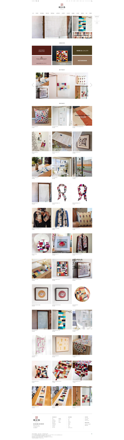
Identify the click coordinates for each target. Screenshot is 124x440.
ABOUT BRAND (87, 418)
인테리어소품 (53, 423)
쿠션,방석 (53, 419)
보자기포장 (53, 427)
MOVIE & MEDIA (70, 427)
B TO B (69, 426)
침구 (52, 418)
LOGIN (69, 418)
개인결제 (60, 422)
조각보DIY (60, 419)
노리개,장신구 (54, 424)
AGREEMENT (86, 419)
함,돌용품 (60, 418)
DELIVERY (69, 422)
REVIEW (69, 423)
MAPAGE (69, 421)
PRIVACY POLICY (87, 420)
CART (69, 420)
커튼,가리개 (53, 422)
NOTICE (69, 424)
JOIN (68, 419)
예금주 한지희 (86, 425)
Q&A (68, 425)
